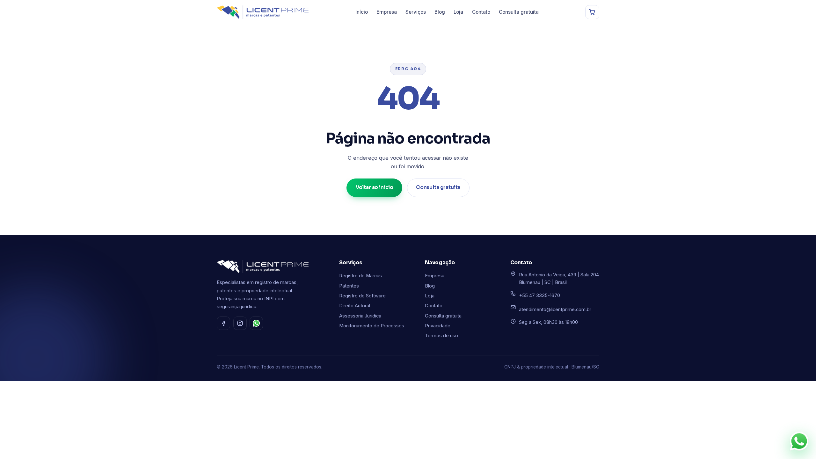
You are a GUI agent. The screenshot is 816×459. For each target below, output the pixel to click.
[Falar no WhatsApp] (799, 440)
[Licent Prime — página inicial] (263, 12)
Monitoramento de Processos (371, 326)
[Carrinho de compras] (592, 12)
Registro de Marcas (360, 276)
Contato (481, 12)
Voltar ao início (375, 187)
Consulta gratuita (519, 12)
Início (361, 12)
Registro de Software (362, 296)
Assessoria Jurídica (360, 316)
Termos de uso (441, 336)
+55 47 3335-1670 (539, 295)
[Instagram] (240, 323)
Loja (458, 12)
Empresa (386, 12)
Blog (439, 12)
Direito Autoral (354, 306)
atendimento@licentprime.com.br (555, 309)
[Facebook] (223, 323)
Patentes (349, 286)
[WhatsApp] (256, 323)
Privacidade (437, 326)
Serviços (415, 12)
